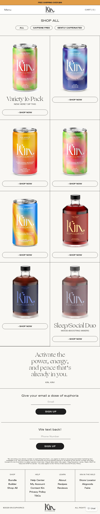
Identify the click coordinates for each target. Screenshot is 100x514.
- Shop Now (25, 112)
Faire (87, 488)
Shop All (12, 488)
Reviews (62, 488)
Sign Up (51, 411)
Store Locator (87, 480)
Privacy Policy (76, 463)
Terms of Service (60, 463)
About (62, 480)
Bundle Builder (12, 482)
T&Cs (37, 496)
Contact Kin (38, 488)
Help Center (37, 480)
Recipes (62, 484)
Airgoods (87, 484)
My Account (37, 484)
